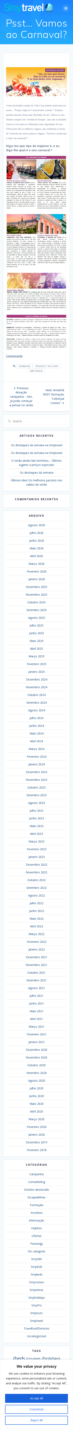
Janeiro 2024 (36, 764)
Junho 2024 (36, 726)
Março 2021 (36, 1026)
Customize (37, 1409)
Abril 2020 (36, 1111)
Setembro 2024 (36, 702)
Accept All (36, 1398)
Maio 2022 (37, 918)
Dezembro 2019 (36, 1142)
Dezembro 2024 (36, 679)
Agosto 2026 (36, 525)
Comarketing (36, 1182)
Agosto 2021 (36, 988)
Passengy (36, 1243)
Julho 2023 (36, 810)
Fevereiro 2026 (36, 571)
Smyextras (36, 1290)
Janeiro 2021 (36, 1042)
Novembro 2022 (36, 872)
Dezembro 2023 (36, 772)
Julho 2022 (36, 903)
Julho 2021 (36, 996)
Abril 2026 (36, 556)
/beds (19, 1358)
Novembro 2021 (36, 965)
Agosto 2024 (36, 710)
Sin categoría (36, 1251)
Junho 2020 (36, 1096)
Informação (36, 1220)
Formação (36, 1205)
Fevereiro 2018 (36, 1150)
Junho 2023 (36, 818)
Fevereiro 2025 (36, 664)
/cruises (33, 1358)
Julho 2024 (36, 718)
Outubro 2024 (36, 695)
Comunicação (14, 356)
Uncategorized (36, 1336)
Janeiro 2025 (36, 672)
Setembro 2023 (36, 795)
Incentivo (37, 1213)
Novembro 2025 (36, 594)
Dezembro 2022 (36, 864)
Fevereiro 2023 (36, 849)
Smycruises (36, 1282)
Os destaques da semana (36, 472)
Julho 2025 (36, 625)
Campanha (36, 1174)
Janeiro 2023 (36, 857)
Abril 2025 (36, 648)
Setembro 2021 (36, 980)
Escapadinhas (36, 1197)
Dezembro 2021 (36, 957)
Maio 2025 (37, 641)
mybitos (36, 1228)
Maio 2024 (37, 733)
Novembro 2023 (36, 780)
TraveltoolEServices (36, 1328)
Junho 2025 (36, 633)
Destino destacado (36, 1189)
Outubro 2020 (36, 1065)
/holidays (51, 1358)
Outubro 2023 (36, 787)
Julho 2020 (36, 1088)
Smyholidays (36, 1297)
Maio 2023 (37, 826)
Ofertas (37, 1236)
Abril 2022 (36, 926)
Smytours (36, 1313)
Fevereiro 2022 (36, 942)
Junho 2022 (36, 911)
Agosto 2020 (36, 1080)
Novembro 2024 (36, 687)
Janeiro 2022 (36, 949)
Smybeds (37, 1274)
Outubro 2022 (36, 880)
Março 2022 (36, 934)
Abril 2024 (36, 741)
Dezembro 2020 (36, 1050)
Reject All (36, 1420)
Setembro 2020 (36, 1073)
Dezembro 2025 (36, 587)
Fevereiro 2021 (36, 1034)
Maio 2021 (37, 1011)
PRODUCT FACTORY (46, 366)
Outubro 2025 (36, 602)
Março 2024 (36, 749)
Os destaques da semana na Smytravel (36, 445)
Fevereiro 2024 (36, 756)
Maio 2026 (37, 548)
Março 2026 (36, 564)
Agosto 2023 (36, 803)
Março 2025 (36, 656)
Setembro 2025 (36, 610)
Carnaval (25, 366)
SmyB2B (36, 1267)
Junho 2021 (36, 1003)
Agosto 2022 (36, 895)
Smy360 (36, 1259)
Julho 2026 (36, 533)
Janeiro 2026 (36, 579)
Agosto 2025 (36, 618)
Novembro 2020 (36, 1057)
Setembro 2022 (36, 888)
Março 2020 (36, 1119)
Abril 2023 (36, 834)
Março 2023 (36, 841)
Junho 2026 (36, 540)
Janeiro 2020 (36, 1134)
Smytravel (36, 370)
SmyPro (36, 1305)
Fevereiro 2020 (36, 1127)
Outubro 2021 (36, 972)
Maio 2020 (37, 1104)
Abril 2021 (36, 1019)
